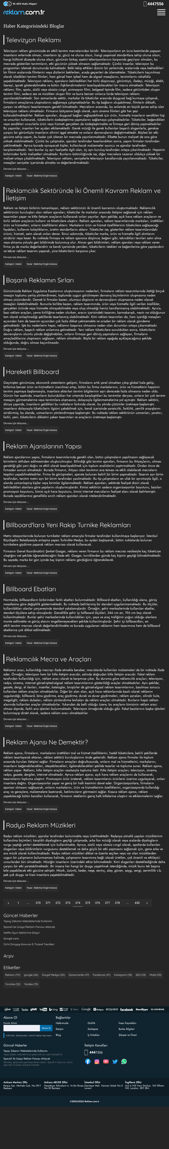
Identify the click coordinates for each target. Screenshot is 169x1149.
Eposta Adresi (10, 1023)
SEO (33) (141, 974)
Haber (18, 175)
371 (48, 903)
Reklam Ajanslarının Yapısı (44, 446)
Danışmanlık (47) (79, 974)
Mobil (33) (155, 974)
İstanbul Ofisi (92, 1082)
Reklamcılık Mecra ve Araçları (48, 659)
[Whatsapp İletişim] (124, 1064)
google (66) (31, 974)
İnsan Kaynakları (127, 1023)
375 (87, 903)
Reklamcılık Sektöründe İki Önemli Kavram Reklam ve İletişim (83, 194)
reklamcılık (127, 678)
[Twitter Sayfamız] (115, 1064)
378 (117, 903)
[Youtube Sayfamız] (106, 1064)
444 (156, 4)
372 (57, 903)
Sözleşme (93, 1029)
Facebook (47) (101, 974)
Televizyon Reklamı (33, 40)
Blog (58, 1035)
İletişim (59, 1029)
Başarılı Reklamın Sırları (40, 280)
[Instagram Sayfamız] (97, 1064)
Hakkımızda (62, 1023)
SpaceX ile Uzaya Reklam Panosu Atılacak (29, 926)
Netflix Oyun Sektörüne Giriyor (21, 932)
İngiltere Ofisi (133, 1082)
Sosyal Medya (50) (53, 974)
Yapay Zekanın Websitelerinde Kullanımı (27, 921)
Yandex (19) (31, 984)
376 (97, 903)
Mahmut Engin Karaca (45, 175)
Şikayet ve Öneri (128, 1035)
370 (38, 903)
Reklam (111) (12, 974)
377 (107, 903)
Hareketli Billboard (32, 372)
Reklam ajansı (13, 753)
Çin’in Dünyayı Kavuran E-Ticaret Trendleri (28, 944)
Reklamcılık (147, 208)
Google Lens (11, 938)
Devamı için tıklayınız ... (16, 169)
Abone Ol (46, 1028)
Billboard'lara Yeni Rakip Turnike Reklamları (68, 525)
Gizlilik (91, 1023)
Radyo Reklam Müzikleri (40, 825)
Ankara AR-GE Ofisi (55, 1082)
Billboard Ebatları (31, 589)
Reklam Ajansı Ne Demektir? (47, 742)
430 (137, 903)
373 (67, 903)
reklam (120, 291)
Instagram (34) (123, 974)
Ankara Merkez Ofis (15, 1082)
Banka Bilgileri (127, 1029)
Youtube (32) (12, 984)
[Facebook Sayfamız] (87, 1064)
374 (77, 903)
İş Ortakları (94, 1035)
